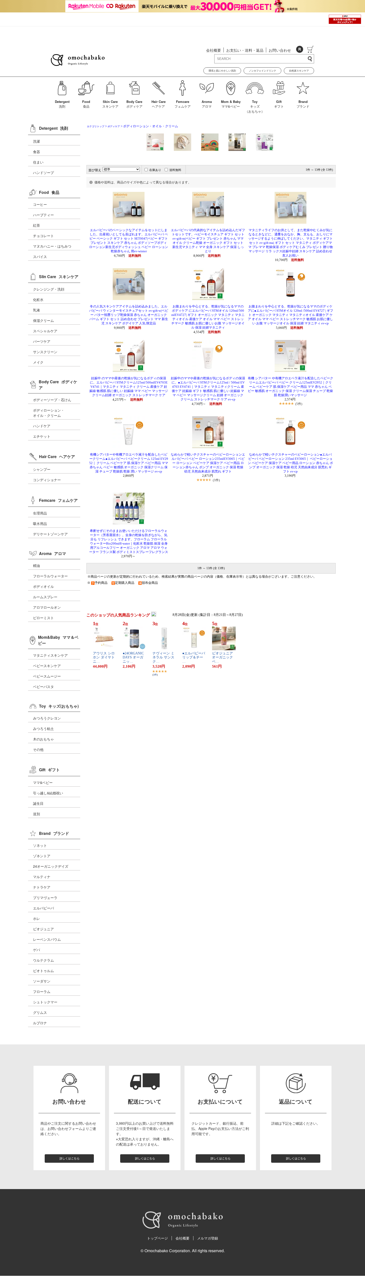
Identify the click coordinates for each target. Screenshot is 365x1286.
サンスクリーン (45, 351)
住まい (38, 162)
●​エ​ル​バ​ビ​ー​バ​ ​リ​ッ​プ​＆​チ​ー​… (193, 657)
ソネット (40, 845)
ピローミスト (43, 617)
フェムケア (183, 104)
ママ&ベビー (231, 104)
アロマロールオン (47, 607)
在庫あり (155, 170)
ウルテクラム (43, 960)
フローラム (41, 991)
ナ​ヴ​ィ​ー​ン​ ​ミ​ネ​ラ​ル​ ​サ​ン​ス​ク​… (163, 657)
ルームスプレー (45, 596)
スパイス (40, 256)
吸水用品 (40, 523)
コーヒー (40, 204)
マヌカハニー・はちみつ (52, 246)
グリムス (40, 1012)
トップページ (157, 1238)
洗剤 (62, 104)
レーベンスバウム (47, 939)
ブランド (302, 104)
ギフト (279, 104)
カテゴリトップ (95, 126)
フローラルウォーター (50, 575)
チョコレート (43, 235)
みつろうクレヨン (47, 718)
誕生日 (38, 803)
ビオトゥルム (43, 970)
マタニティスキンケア (50, 655)
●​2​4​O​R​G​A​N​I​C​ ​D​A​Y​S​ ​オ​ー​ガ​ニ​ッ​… (134, 657)
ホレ (36, 918)
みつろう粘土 (43, 728)
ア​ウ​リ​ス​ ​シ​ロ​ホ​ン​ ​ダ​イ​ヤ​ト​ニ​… (104, 657)
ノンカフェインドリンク (262, 70)
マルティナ (41, 876)
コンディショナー (47, 479)
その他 (38, 749)
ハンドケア (41, 425)
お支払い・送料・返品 (244, 50)
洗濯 (36, 141)
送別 (36, 813)
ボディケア (134, 104)
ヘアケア (158, 104)
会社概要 (213, 50)
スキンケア (110, 104)
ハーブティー (43, 214)
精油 (36, 565)
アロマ (207, 104)
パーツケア (41, 341)
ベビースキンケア (47, 665)
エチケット (41, 436)
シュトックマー (45, 1001)
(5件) (298, 404)
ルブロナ (40, 1022)
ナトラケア (41, 887)
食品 (86, 104)
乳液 (36, 309)
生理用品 (40, 513)
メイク (38, 362)
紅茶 (36, 225)
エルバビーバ (43, 907)
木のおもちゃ (43, 738)
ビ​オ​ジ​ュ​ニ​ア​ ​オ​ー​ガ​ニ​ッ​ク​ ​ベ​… (223, 657)
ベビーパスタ (43, 686)
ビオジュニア (43, 928)
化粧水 (38, 299)
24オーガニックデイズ (50, 866)
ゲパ (36, 949)
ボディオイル (43, 586)
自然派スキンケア (299, 70)
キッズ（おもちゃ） (254, 106)
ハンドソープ (43, 172)
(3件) (216, 480)
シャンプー (41, 469)
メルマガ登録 (207, 1238)
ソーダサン (41, 981)
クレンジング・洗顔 (48, 289)
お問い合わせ (280, 50)
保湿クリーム (43, 320)
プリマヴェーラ (45, 897)
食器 (36, 151)
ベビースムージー (47, 676)
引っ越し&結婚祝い (48, 792)
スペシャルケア (45, 330)
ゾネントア (41, 855)
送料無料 (175, 170)
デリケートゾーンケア (50, 533)
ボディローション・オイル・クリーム (48, 413)
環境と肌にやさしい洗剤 (222, 70)
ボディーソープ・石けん (52, 399)
